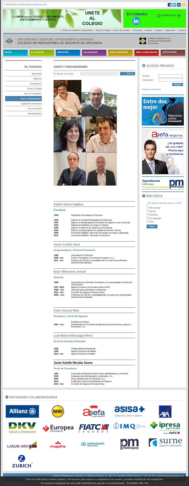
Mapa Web (170, 30)
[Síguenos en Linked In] (179, 5)
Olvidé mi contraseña (151, 89)
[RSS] (183, 5)
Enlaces (148, 30)
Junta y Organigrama (30, 98)
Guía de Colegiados (33, 94)
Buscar (130, 73)
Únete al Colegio (34, 89)
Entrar (178, 84)
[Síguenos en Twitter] (174, 5)
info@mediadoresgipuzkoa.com (33, 4)
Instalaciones (36, 84)
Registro (159, 30)
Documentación (35, 108)
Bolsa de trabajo (103, 30)
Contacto (182, 30)
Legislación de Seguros (31, 103)
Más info (143, 483)
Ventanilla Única (35, 113)
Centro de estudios (121, 30)
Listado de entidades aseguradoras (77, 30)
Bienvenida (37, 74)
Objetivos (37, 79)
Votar (152, 226)
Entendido (132, 483)
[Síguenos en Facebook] (169, 5)
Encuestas (137, 30)
